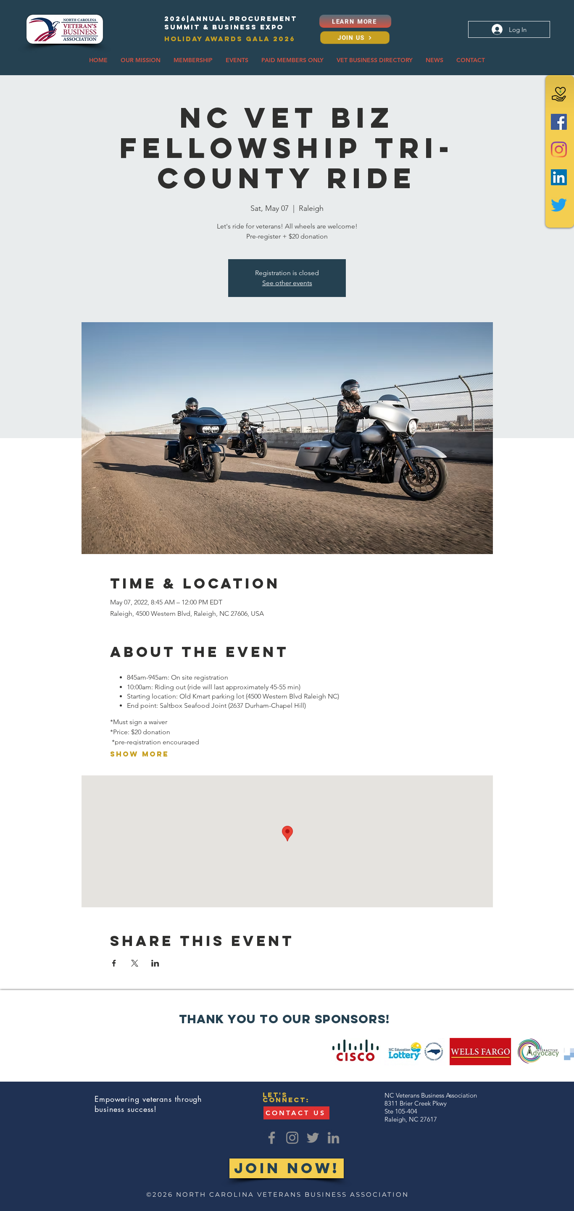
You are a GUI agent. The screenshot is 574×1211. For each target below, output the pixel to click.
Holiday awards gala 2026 (229, 38)
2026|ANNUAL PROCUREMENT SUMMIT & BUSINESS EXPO (230, 22)
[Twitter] (559, 205)
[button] (140, 60)
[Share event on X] (135, 963)
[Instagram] (559, 150)
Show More (139, 754)
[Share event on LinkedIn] (155, 963)
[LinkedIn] (559, 177)
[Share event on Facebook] (114, 963)
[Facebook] (559, 122)
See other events (287, 283)
